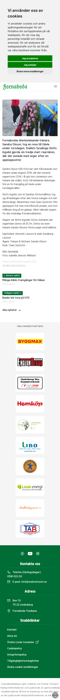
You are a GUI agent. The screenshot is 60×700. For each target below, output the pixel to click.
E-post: (29, 582)
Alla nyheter (9, 310)
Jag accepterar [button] (30, 58)
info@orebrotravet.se (14, 265)
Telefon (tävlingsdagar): (24, 574)
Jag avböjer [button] (30, 64)
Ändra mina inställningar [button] (30, 71)
